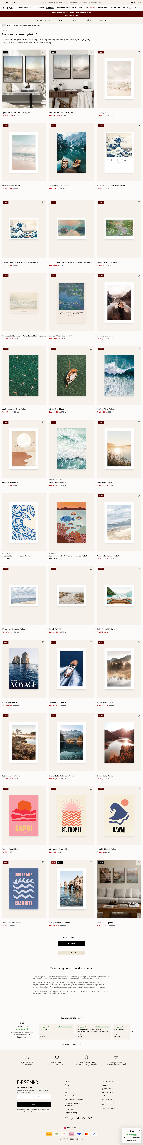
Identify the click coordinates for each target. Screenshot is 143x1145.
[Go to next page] (83, 953)
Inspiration (115, 8)
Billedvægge (103, 8)
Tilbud (92, 8)
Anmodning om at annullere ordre (111, 1104)
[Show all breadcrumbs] (4, 25)
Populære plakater (26, 8)
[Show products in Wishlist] (134, 7)
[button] (131, 1135)
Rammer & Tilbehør (80, 8)
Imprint (67, 1089)
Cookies (104, 1096)
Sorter (102, 20)
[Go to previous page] (60, 953)
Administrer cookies (109, 1108)
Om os (67, 1081)
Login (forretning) (71, 1113)
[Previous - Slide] (36, 1031)
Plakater (49, 8)
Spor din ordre (106, 1089)
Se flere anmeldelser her (71, 1044)
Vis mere (71, 943)
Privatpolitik (32, 1109)
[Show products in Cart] (139, 7)
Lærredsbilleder (63, 8)
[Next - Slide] (132, 1031)
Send (34, 1104)
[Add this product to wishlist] (43, 52)
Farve (60, 20)
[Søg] (130, 8)
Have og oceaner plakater (30, 25)
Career (67, 1092)
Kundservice (106, 1085)
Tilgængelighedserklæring (74, 1099)
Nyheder (40, 8)
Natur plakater (14, 25)
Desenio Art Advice (108, 1081)
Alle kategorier (42, 20)
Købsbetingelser (107, 1092)
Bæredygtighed (70, 1096)
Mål (88, 20)
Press (67, 1085)
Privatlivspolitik (107, 1099)
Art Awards (69, 1109)
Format (74, 20)
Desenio (78, 1139)
